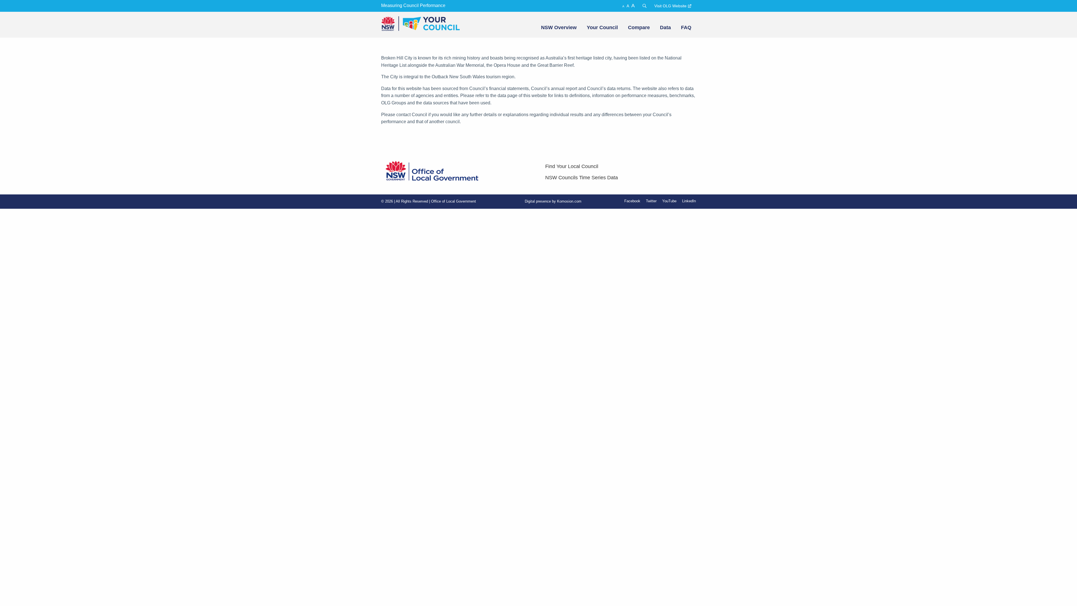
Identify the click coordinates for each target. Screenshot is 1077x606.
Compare (639, 27)
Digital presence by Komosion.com (553, 201)
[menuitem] (558, 27)
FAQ (686, 27)
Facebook (632, 201)
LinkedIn (689, 201)
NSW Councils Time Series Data (581, 177)
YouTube (669, 201)
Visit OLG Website (670, 6)
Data (665, 27)
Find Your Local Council (571, 166)
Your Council (602, 27)
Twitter (651, 201)
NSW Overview (559, 27)
